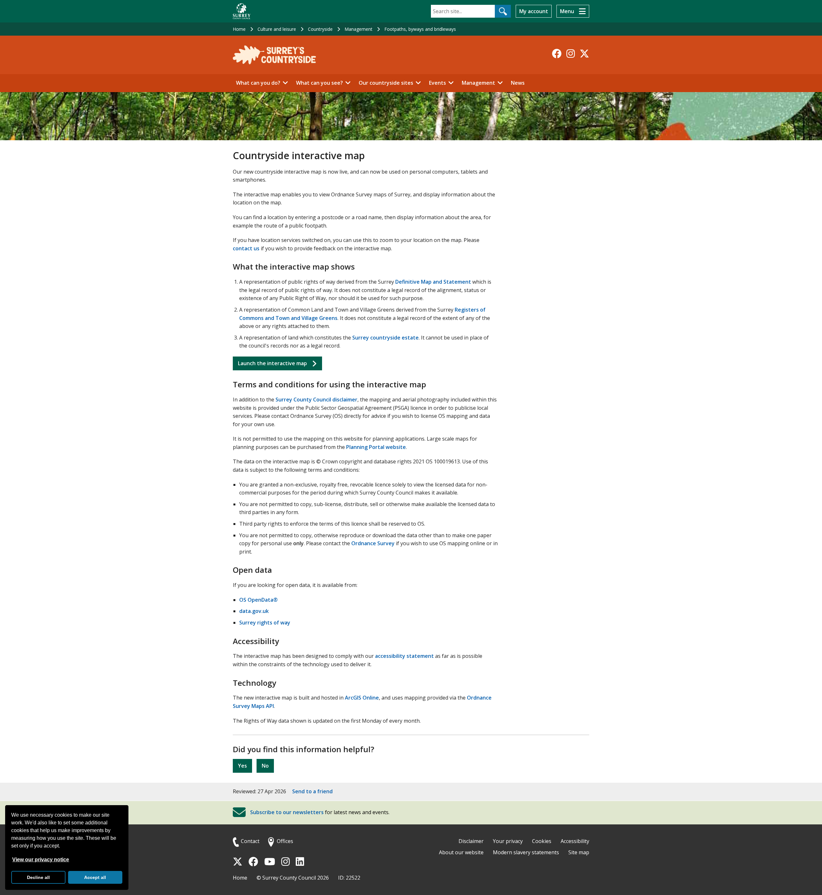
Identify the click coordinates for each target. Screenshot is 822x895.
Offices (285, 841)
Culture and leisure (277, 29)
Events (437, 82)
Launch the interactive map (272, 363)
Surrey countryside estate (385, 337)
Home (239, 29)
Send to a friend (312, 791)
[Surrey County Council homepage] (241, 11)
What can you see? (319, 82)
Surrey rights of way (264, 622)
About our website (461, 852)
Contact (250, 841)
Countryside (320, 29)
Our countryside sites (386, 82)
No (265, 765)
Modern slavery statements (526, 852)
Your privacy (508, 841)
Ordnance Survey (373, 543)
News (518, 82)
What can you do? (258, 82)
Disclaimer (471, 841)
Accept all (95, 877)
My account (533, 11)
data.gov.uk (254, 611)
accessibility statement (404, 655)
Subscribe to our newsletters (287, 812)
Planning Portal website (376, 447)
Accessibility (575, 841)
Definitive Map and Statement (433, 281)
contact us (246, 248)
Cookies (541, 841)
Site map (578, 852)
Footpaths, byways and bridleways (420, 29)
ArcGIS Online (362, 697)
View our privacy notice (40, 859)
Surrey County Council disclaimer (316, 399)
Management (358, 29)
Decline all (38, 877)
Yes (242, 765)
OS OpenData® (258, 599)
